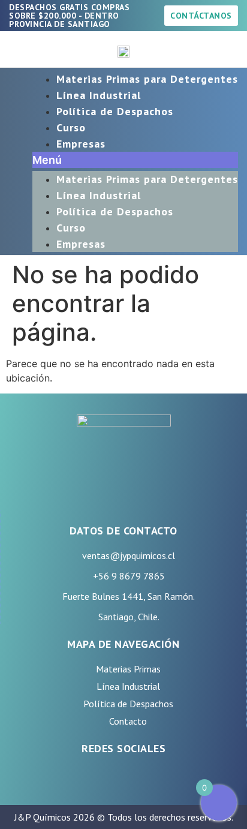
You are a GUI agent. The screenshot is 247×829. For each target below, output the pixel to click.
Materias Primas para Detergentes (147, 79)
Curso (71, 127)
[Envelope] (168, 778)
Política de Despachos (114, 111)
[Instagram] (109, 778)
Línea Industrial (98, 95)
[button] (135, 160)
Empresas (81, 144)
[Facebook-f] (79, 778)
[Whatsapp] (138, 778)
